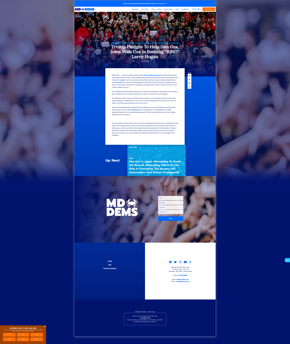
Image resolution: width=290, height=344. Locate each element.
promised (119, 82)
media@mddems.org (182, 281)
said (168, 82)
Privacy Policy (151, 311)
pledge (122, 80)
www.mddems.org (145, 318)
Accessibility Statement (141, 311)
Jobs (109, 265)
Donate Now (208, 9)
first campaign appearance (152, 75)
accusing (134, 110)
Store (110, 261)
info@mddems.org (182, 279)
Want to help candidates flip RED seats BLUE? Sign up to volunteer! (144, 3)
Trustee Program (109, 269)
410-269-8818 (182, 275)
